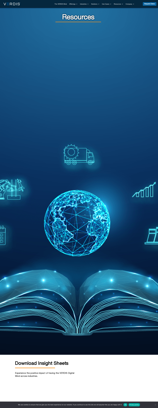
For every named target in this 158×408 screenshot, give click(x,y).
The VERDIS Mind (60, 4)
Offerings (72, 4)
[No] (155, 405)
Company (129, 4)
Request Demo (149, 4)
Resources (117, 4)
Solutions (94, 4)
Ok (125, 405)
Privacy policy (134, 405)
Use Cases (105, 4)
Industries (83, 4)
